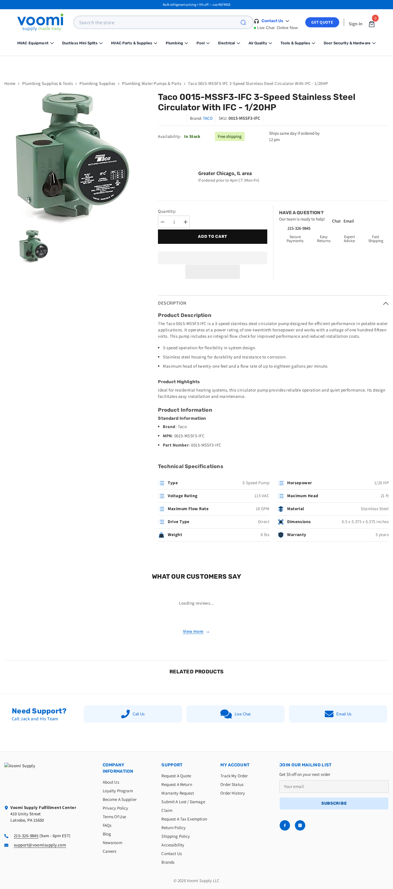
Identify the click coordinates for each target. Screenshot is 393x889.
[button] (212, 272)
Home (10, 83)
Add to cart (211, 236)
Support (171, 765)
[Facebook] (284, 825)
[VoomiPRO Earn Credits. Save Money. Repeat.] (196, 63)
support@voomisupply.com (40, 845)
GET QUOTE (322, 22)
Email (349, 221)
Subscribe (334, 803)
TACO (208, 118)
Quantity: (167, 211)
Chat (336, 221)
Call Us (139, 714)
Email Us (344, 714)
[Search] (246, 22)
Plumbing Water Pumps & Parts (152, 83)
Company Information (118, 768)
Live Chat (243, 714)
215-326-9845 (298, 228)
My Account (234, 765)
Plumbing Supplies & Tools (47, 83)
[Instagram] (300, 825)
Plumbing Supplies (97, 83)
